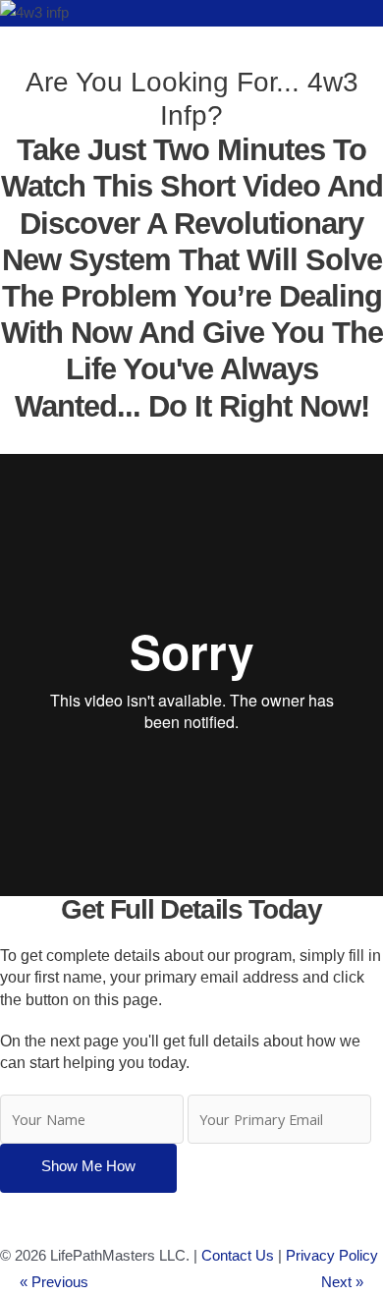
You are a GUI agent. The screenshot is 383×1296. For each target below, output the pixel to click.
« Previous (54, 1282)
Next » (342, 1282)
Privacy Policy (332, 1255)
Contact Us (237, 1255)
